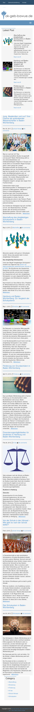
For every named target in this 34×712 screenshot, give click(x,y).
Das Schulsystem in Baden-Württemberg (14, 606)
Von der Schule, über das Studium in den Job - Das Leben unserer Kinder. (20, 709)
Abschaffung (16, 227)
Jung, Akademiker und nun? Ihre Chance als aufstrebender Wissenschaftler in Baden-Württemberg (16, 119)
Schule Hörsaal (13, 693)
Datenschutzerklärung (14, 2)
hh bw (15, 443)
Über (4, 2)
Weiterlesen (26, 213)
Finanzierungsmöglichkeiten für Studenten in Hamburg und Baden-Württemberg (16, 434)
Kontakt (24, 2)
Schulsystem (16, 613)
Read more (17, 57)
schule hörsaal (17, 129)
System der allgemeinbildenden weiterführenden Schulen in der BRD (17, 266)
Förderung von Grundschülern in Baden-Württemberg (22, 87)
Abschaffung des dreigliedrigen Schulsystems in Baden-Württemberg (22, 37)
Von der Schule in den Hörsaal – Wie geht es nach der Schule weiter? (16, 522)
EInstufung (16, 306)
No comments (26, 227)
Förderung (16, 374)
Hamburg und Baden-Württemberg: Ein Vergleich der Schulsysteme (21, 63)
